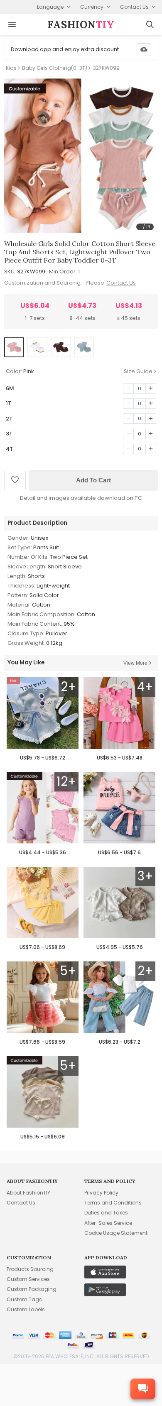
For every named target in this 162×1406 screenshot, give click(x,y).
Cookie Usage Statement (115, 1232)
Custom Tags (24, 1299)
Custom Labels (26, 1309)
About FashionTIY (28, 1192)
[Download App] (144, 49)
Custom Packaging (31, 1289)
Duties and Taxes (106, 1212)
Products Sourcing (30, 1269)
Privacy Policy (101, 1192)
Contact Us (121, 283)
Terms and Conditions (113, 1202)
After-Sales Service (108, 1223)
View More (135, 663)
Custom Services (28, 1279)
